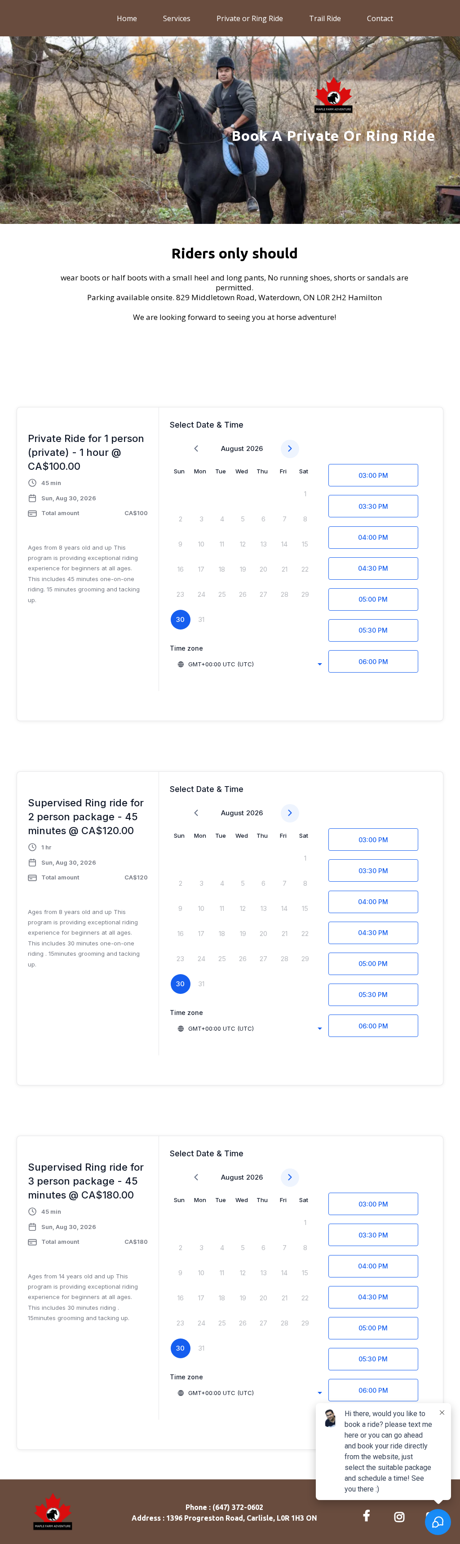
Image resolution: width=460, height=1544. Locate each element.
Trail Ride (325, 18)
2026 (254, 448)
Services (176, 18)
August (232, 448)
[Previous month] (196, 449)
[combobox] (249, 664)
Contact (380, 18)
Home (127, 18)
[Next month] (290, 449)
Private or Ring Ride (250, 18)
